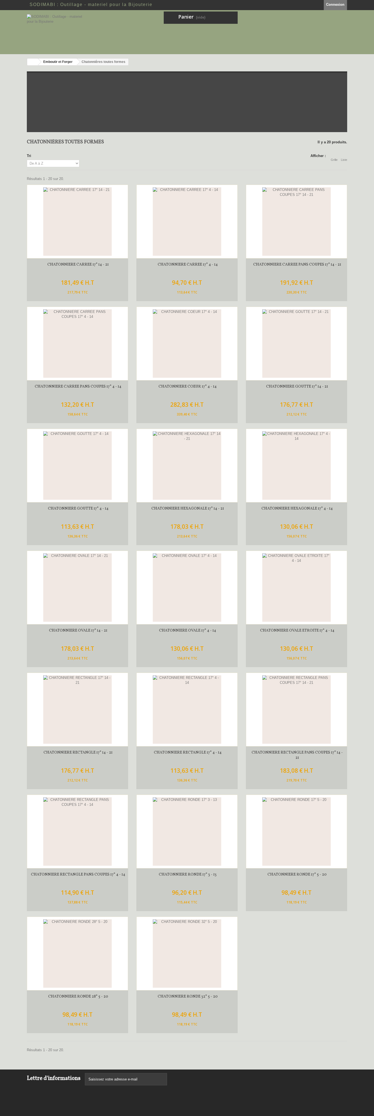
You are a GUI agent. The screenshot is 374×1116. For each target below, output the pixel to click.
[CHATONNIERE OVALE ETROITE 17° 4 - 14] (296, 587)
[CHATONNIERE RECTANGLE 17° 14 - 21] (77, 709)
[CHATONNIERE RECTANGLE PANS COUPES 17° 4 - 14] (77, 831)
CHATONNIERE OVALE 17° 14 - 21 (78, 630)
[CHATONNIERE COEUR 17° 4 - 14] (187, 343)
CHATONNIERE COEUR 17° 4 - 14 (188, 386)
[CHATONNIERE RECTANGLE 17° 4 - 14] (187, 709)
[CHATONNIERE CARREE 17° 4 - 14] (187, 221)
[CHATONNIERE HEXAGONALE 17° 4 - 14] (296, 465)
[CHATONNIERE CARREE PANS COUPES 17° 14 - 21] (296, 221)
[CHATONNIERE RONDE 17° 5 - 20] (296, 831)
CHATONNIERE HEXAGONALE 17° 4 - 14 (297, 508)
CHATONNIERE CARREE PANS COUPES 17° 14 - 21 (297, 264)
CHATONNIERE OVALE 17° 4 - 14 (187, 630)
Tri (29, 156)
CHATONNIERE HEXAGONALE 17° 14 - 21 (187, 508)
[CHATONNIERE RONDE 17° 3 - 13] (187, 831)
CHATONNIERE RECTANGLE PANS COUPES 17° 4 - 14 (78, 874)
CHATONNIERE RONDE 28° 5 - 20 (78, 996)
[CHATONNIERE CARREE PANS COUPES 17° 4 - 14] (77, 343)
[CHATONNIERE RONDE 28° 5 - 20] (77, 953)
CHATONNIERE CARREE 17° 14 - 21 (78, 264)
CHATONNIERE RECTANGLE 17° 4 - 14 (187, 752)
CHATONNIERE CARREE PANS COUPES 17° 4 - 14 (78, 386)
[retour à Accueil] (32, 62)
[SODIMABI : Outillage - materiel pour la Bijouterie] (77, 32)
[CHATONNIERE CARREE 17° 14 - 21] (77, 221)
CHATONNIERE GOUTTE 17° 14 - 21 (297, 386)
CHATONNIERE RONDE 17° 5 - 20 (297, 874)
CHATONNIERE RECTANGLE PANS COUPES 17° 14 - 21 (297, 755)
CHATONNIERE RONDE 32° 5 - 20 (188, 996)
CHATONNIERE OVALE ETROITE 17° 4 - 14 (297, 630)
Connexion (335, 4)
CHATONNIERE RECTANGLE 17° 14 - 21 (78, 752)
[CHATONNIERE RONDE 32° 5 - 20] (187, 953)
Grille (334, 159)
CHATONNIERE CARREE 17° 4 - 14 (188, 264)
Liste (344, 159)
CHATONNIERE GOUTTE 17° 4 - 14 (78, 508)
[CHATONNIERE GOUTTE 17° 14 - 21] (296, 343)
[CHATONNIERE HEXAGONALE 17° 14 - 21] (187, 465)
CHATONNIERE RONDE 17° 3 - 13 (188, 874)
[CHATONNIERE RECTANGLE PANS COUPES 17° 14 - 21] (296, 709)
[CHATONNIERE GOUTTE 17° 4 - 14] (77, 465)
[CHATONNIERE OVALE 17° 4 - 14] (187, 587)
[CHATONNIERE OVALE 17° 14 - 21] (77, 587)
